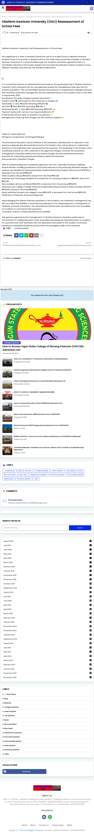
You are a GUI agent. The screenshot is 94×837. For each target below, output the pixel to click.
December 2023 (48, 673)
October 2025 (47, 584)
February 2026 (47, 566)
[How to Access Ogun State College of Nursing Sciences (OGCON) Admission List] (47, 324)
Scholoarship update (75, 475)
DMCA (69, 825)
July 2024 (47, 647)
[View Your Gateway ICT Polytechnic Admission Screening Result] (7, 362)
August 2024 (47, 643)
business (28, 471)
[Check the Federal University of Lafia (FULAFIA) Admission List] (7, 384)
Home (4, 17)
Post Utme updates (57, 475)
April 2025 (47, 609)
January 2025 (47, 622)
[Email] (36, 235)
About (33, 825)
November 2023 (47, 677)
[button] (87, 2)
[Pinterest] (31, 235)
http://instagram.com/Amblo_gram (69, 771)
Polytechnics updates (38, 475)
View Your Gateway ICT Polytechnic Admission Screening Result (41, 359)
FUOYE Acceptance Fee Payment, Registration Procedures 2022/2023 (42, 370)
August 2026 (47, 541)
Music (81, 471)
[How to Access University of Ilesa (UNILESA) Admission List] (7, 406)
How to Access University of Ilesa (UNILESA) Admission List (38, 403)
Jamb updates (57, 471)
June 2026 (47, 549)
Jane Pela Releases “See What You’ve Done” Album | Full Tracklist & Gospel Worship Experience (49, 448)
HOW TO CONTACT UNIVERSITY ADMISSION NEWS (30, 2)
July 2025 (47, 596)
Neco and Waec (10, 475)
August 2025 (48, 592)
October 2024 (47, 635)
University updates (16, 17)
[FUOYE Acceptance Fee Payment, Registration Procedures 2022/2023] (7, 373)
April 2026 (47, 558)
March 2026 (47, 562)
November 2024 (47, 630)
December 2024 (47, 626)
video (36, 479)
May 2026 (47, 554)
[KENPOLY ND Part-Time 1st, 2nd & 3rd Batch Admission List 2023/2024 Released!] (7, 439)
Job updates (71, 471)
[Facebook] (16, 235)
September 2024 (47, 639)
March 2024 (47, 660)
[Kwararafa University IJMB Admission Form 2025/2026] (7, 417)
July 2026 (47, 545)
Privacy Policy (58, 825)
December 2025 (47, 575)
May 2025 (47, 605)
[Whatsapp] (26, 235)
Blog (20, 471)
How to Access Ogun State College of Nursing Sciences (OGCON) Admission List (43, 348)
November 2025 (47, 579)
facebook (26, 771)
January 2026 (47, 571)
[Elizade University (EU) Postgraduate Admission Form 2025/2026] (7, 428)
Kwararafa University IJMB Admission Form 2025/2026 (37, 414)
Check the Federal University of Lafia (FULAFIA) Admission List (39, 381)
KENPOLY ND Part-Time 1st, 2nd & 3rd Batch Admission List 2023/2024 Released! (47, 436)
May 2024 (47, 652)
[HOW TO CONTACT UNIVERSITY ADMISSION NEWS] (7, 395)
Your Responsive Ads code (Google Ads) (47, 295)
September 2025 (47, 588)
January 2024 (47, 669)
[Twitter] (21, 235)
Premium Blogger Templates (32, 830)
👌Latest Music (9, 471)
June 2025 (47, 601)
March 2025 (47, 613)
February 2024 (47, 664)
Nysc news (23, 475)
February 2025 (47, 618)
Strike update (9, 479)
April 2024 (47, 656)
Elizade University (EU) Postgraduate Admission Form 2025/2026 (41, 425)
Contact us (44, 825)
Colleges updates (41, 471)
